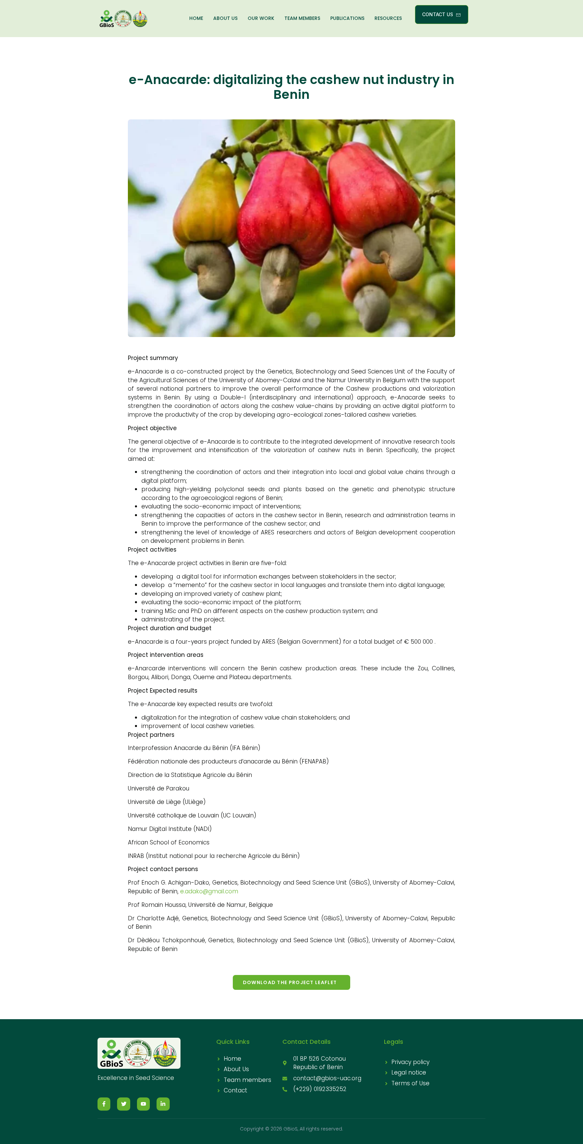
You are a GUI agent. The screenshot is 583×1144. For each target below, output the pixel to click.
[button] (291, 982)
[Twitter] (123, 1103)
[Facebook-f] (104, 1103)
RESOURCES (388, 18)
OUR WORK (261, 18)
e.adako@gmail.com (209, 891)
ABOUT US (225, 18)
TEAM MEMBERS (302, 18)
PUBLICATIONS (347, 18)
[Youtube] (143, 1103)
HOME (196, 18)
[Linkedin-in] (163, 1103)
